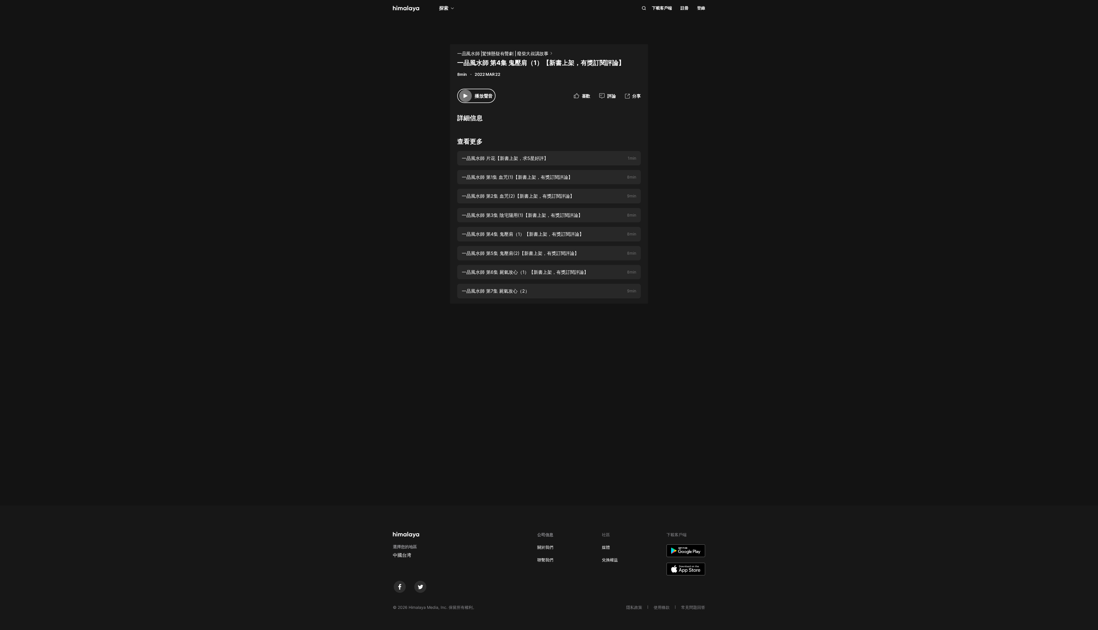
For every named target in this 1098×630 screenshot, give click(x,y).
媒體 (606, 547)
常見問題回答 (693, 607)
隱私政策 (634, 607)
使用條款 (662, 607)
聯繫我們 (545, 559)
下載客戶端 (662, 7)
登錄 (701, 7)
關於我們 (545, 547)
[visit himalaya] (406, 8)
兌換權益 (610, 559)
